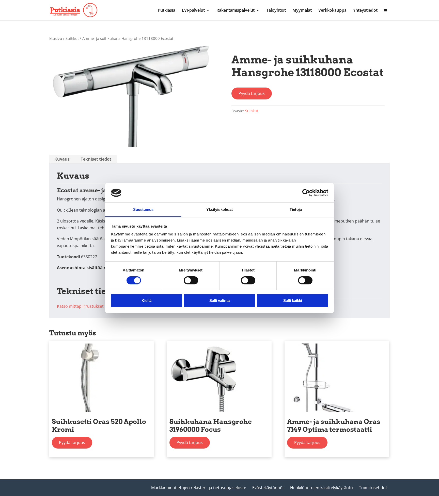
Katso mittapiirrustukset (80, 306)
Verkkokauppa (332, 10)
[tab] (62, 159)
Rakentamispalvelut (235, 10)
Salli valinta (219, 300)
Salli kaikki (292, 300)
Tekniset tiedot (96, 159)
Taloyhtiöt (276, 10)
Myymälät (302, 10)
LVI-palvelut (193, 10)
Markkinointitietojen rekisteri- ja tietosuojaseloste (198, 487)
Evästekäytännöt (268, 487)
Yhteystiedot (365, 10)
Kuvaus (62, 159)
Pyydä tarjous (252, 93)
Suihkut (72, 38)
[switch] (191, 280)
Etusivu (55, 38)
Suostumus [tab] (143, 209)
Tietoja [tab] (296, 209)
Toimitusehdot (373, 487)
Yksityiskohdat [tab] (219, 209)
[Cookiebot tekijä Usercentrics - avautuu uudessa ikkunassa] (306, 193)
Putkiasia (166, 10)
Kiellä (146, 300)
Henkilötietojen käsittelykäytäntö (321, 487)
